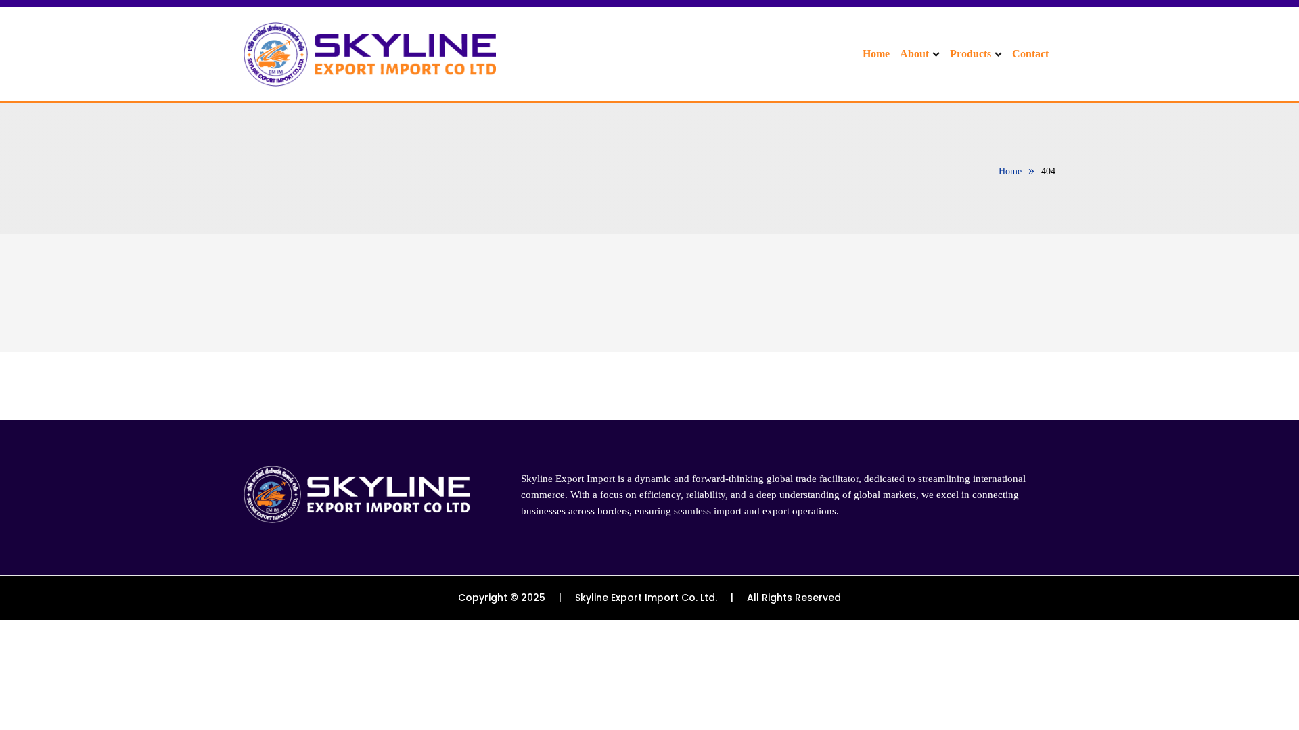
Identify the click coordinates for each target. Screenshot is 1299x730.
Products (970, 53)
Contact (1030, 53)
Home (876, 53)
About (914, 53)
